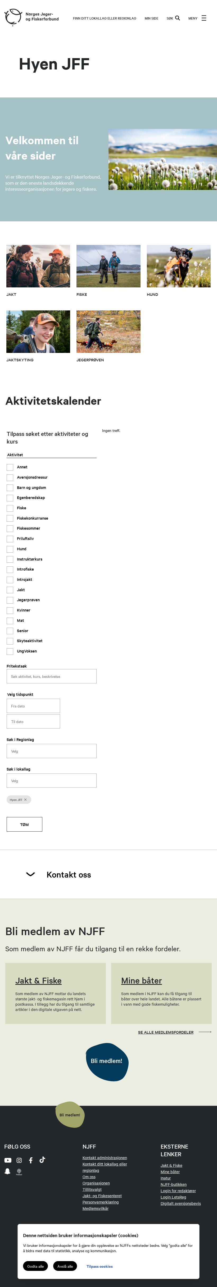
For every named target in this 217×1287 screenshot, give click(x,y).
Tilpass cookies (100, 1266)
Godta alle (35, 1266)
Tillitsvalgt (92, 1189)
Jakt (20, 589)
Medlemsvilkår (95, 1208)
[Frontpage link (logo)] (13, 18)
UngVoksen (26, 651)
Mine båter (170, 1171)
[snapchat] (7, 1172)
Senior (22, 630)
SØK (170, 18)
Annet (22, 466)
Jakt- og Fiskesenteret (102, 1195)
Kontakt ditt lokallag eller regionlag (105, 1167)
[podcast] (19, 1172)
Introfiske (25, 569)
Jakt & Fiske (171, 1165)
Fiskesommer (28, 528)
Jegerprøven (28, 599)
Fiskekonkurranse (32, 518)
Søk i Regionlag (20, 739)
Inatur (166, 1178)
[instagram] (19, 1160)
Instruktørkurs (29, 559)
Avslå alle (65, 1266)
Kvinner (23, 610)
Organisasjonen (96, 1183)
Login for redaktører (178, 1190)
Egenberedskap (30, 497)
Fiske (21, 507)
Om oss (89, 1176)
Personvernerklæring (101, 1202)
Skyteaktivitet (29, 640)
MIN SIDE (151, 18)
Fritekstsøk (17, 666)
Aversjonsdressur (32, 477)
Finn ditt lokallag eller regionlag (104, 18)
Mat (20, 620)
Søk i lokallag (18, 769)
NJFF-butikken (174, 1184)
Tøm (24, 824)
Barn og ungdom (31, 487)
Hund (21, 548)
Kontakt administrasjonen (105, 1157)
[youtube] (7, 1160)
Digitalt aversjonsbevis (181, 1203)
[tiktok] (42, 1160)
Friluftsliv (25, 538)
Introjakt (24, 579)
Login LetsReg (173, 1197)
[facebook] (30, 1160)
